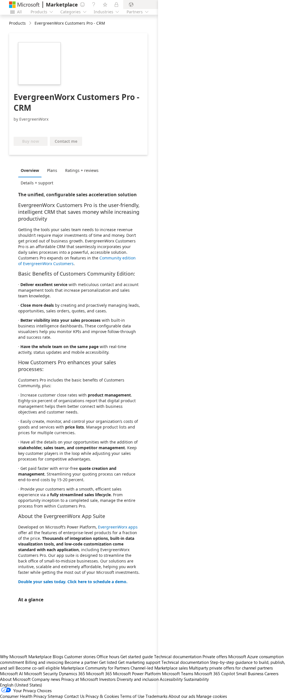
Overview (30, 170)
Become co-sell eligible (38, 668)
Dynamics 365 (72, 673)
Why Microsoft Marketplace (26, 656)
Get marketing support (139, 662)
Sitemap (55, 696)
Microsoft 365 (99, 673)
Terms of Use (132, 696)
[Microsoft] (24, 4)
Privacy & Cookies (102, 696)
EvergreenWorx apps (118, 527)
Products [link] (17, 23)
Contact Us (74, 696)
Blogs (58, 656)
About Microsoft (15, 679)
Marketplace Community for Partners (95, 668)
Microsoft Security (41, 673)
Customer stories (79, 656)
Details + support (37, 183)
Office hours (108, 656)
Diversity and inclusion (138, 679)
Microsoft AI (11, 673)
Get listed (108, 662)
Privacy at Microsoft (79, 679)
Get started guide (136, 656)
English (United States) (21, 685)
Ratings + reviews (82, 170)
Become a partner (81, 662)
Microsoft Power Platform (137, 673)
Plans (52, 170)
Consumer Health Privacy (23, 696)
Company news (46, 679)
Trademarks (156, 696)
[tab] (31, 170)
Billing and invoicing (44, 662)
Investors (107, 679)
